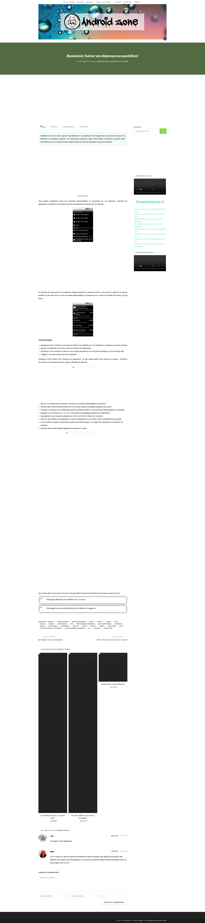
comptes (100, 621)
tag (89, 628)
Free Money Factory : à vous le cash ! (53, 816)
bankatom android (63, 621)
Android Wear (107, 2)
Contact (118, 920)
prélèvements (65, 626)
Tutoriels (98, 2)
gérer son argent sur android (85, 623)
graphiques (118, 623)
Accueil (65, 2)
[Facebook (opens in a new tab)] (165, 38)
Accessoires (118, 2)
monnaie (42, 626)
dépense (108, 621)
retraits (93, 626)
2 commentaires (68, 127)
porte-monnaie (53, 626)
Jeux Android (80, 2)
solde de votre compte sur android (51, 628)
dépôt (116, 621)
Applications (89, 2)
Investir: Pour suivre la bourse (113, 684)
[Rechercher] (163, 131)
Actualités (72, 2)
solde (121, 626)
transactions (108, 628)
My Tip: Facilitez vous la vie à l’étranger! (83, 816)
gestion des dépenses (104, 623)
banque (91, 621)
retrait (84, 626)
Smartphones (127, 2)
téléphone (97, 628)
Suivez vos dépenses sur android (75, 628)
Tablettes (137, 2)
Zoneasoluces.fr (127, 920)
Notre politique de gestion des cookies (156, 920)
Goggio (43, 127)
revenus (102, 626)
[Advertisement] (102, 97)
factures (42, 623)
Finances (94, 61)
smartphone (112, 626)
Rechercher (137, 127)
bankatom (51, 621)
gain (71, 623)
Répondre (123, 835)
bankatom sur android (79, 621)
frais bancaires (62, 623)
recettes (76, 626)
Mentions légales (138, 920)
